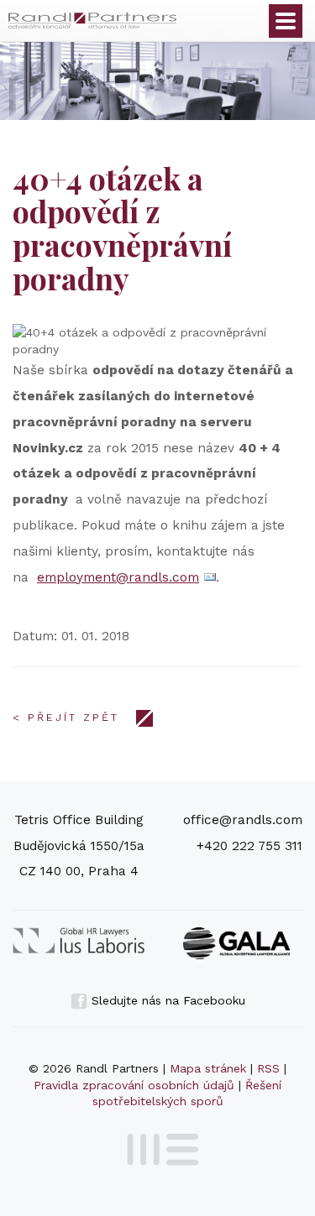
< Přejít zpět (66, 717)
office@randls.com (242, 819)
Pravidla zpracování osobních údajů (134, 1085)
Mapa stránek (208, 1068)
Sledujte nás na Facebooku (166, 1000)
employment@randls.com (118, 577)
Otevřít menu (285, 21)
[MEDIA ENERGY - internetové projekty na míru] (157, 1146)
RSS (268, 1068)
